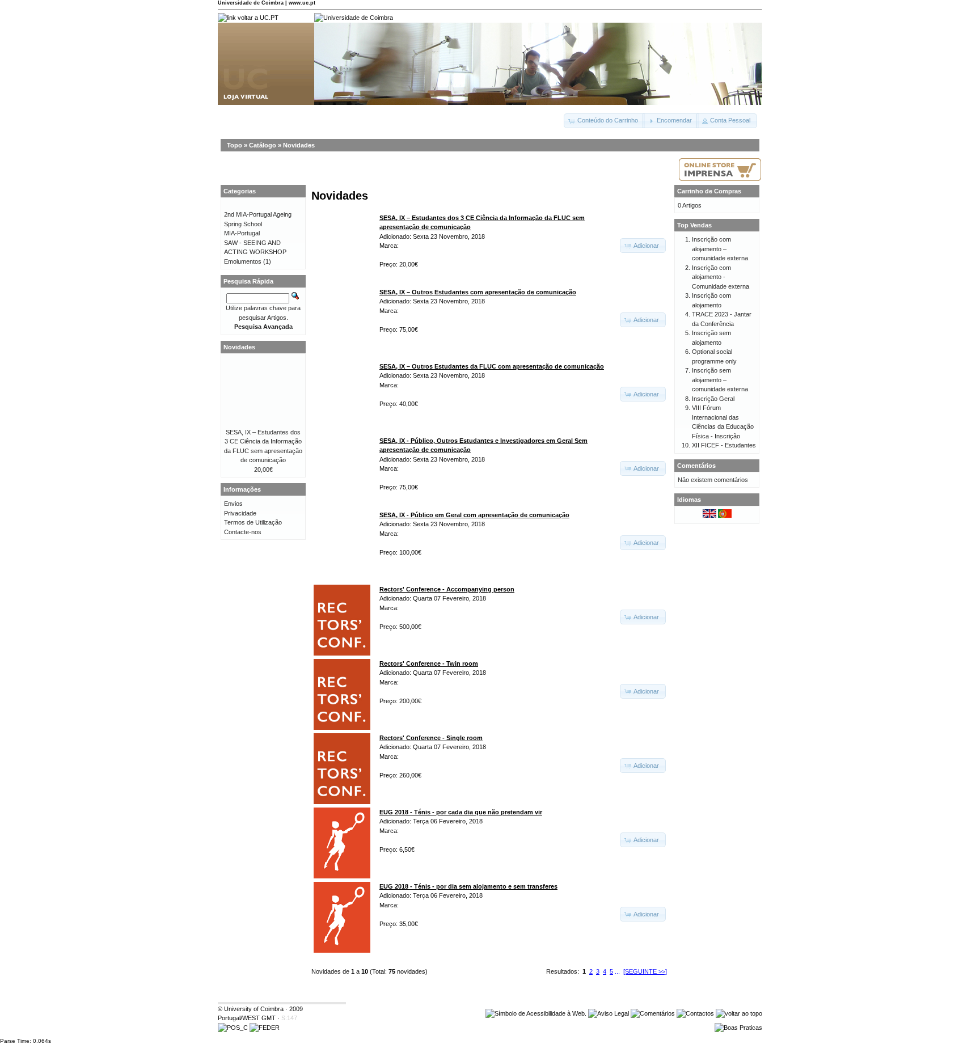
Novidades (299, 145)
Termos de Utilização (253, 522)
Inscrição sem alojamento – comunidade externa (720, 379)
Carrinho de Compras (709, 191)
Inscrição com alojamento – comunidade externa (720, 248)
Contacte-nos (242, 532)
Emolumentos (242, 261)
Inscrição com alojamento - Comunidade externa (720, 277)
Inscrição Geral (713, 398)
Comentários (696, 465)
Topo (234, 145)
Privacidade (240, 513)
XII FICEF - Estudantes (724, 445)
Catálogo (262, 145)
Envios (233, 503)
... (617, 971)
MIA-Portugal (242, 233)
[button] (604, 120)
